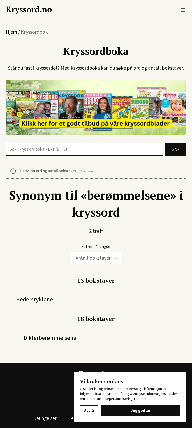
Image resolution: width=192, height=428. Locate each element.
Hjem (11, 32)
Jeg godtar (141, 411)
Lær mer (140, 399)
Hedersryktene (34, 299)
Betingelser (45, 418)
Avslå (89, 411)
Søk (176, 149)
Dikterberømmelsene (50, 338)
